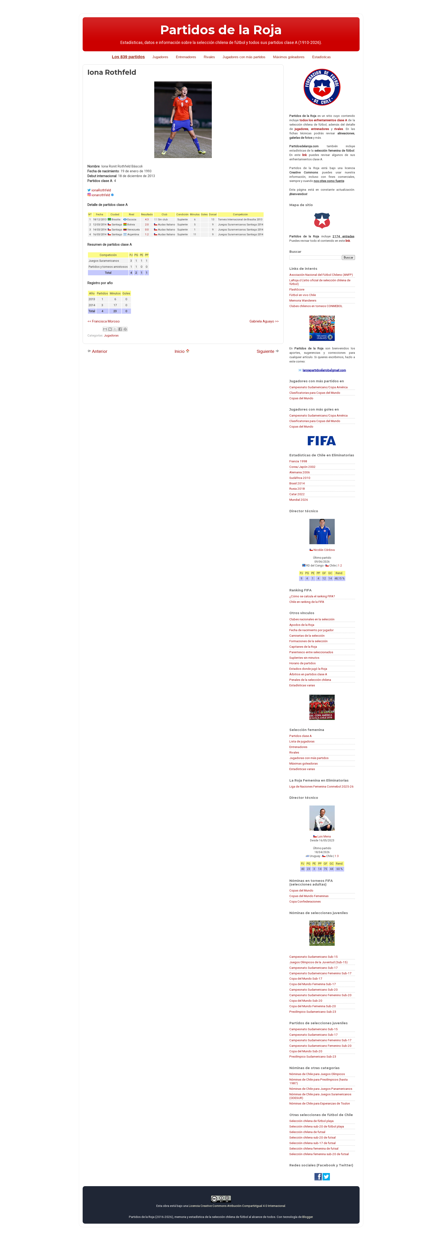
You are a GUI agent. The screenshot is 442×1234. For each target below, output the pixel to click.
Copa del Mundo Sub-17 (305, 978)
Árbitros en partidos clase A (308, 674)
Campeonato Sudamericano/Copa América (318, 387)
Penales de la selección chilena (310, 680)
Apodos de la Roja (301, 625)
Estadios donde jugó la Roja (308, 668)
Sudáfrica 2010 (299, 478)
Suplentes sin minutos (304, 657)
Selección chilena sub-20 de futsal (312, 1137)
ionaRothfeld (101, 190)
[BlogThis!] (110, 329)
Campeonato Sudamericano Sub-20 (313, 989)
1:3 (337, 856)
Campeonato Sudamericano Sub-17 (313, 967)
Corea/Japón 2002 (302, 467)
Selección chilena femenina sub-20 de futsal (319, 1154)
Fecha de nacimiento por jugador (311, 630)
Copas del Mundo (301, 398)
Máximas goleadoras (303, 763)
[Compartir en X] (115, 329)
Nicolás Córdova (324, 550)
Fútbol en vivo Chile (302, 295)
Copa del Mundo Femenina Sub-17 (312, 984)
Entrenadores (186, 57)
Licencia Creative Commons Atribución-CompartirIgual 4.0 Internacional (237, 1206)
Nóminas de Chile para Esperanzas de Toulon (319, 1103)
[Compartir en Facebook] (120, 329)
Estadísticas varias (302, 685)
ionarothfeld (101, 195)
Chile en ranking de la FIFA (306, 602)
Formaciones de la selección (308, 641)
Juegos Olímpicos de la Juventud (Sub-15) (318, 962)
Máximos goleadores (289, 57)
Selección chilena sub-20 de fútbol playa (316, 1126)
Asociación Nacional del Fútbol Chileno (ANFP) (321, 274)
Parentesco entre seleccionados (311, 652)
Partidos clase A (300, 736)
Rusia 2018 (297, 488)
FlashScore (296, 289)
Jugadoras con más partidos (309, 758)
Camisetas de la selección (307, 635)
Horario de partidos (302, 663)
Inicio (180, 351)
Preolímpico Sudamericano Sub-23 (312, 1011)
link (304, 155)
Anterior (99, 351)
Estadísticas (321, 57)
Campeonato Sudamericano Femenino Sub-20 (320, 995)
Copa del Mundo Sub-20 (305, 1000)
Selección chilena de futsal (307, 1132)
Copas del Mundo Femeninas (309, 896)
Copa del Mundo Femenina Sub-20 (312, 1006)
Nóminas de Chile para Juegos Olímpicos (317, 1074)
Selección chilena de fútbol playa (311, 1121)
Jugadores (160, 57)
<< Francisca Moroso (103, 321)
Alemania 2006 (299, 472)
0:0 (146, 229)
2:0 (146, 224)
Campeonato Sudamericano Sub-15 (313, 956)
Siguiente (266, 351)
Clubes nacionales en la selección (311, 619)
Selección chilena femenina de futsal (313, 1148)
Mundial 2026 (298, 499)
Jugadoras (111, 335)
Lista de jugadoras (301, 741)
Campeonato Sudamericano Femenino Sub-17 (320, 973)
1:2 (146, 234)
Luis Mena (324, 836)
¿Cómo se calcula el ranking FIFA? (312, 596)
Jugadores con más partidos (244, 57)
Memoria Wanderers (302, 300)
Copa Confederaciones (305, 901)
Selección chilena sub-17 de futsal (312, 1143)
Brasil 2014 (297, 483)
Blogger (307, 1217)
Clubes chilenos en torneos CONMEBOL (316, 306)
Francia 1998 (298, 461)
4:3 (146, 219)
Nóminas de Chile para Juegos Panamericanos (320, 1088)
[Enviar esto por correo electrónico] (105, 329)
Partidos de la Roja (221, 29)
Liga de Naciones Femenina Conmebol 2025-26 (321, 786)
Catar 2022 (297, 494)
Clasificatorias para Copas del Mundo (314, 392)
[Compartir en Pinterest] (125, 329)
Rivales (209, 57)
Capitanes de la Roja (303, 646)
